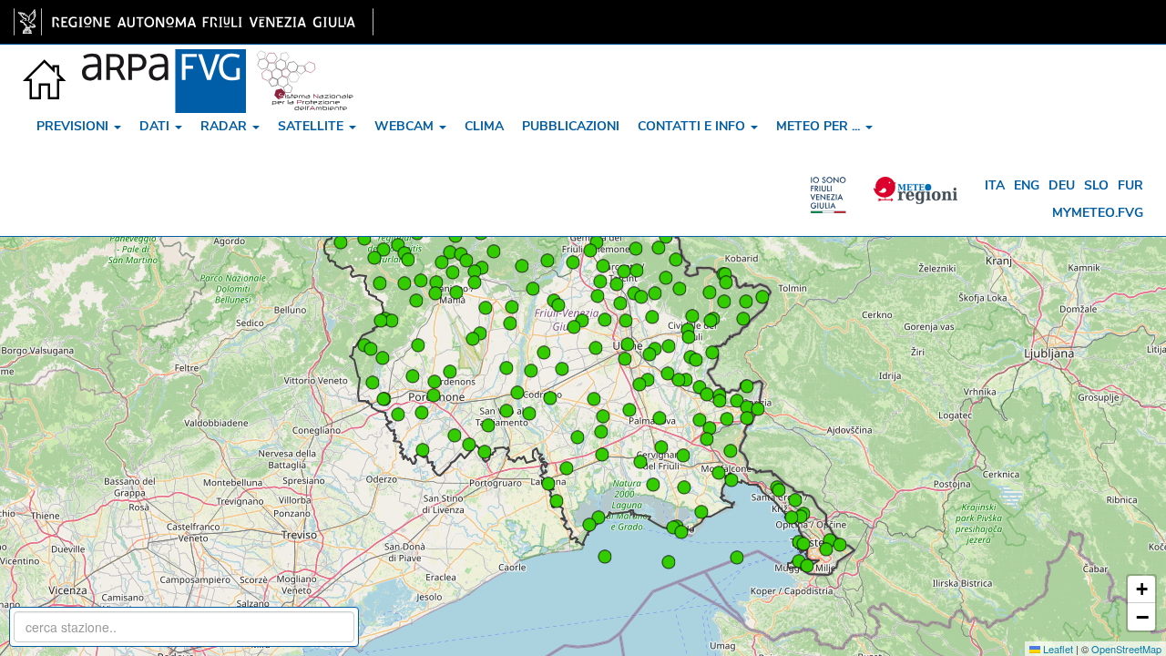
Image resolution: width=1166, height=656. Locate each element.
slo (1096, 185)
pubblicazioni (570, 126)
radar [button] (225, 126)
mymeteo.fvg (1097, 212)
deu (1061, 185)
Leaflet (1056, 648)
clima (484, 126)
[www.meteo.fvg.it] (45, 67)
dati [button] (156, 126)
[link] (193, 22)
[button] (626, 320)
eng (1026, 185)
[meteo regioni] (832, 186)
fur (1130, 185)
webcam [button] (405, 126)
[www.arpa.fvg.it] (164, 67)
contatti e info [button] (693, 126)
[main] (193, 22)
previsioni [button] (74, 126)
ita (995, 185)
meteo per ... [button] (820, 126)
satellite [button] (312, 126)
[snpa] (305, 67)
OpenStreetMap (1126, 648)
